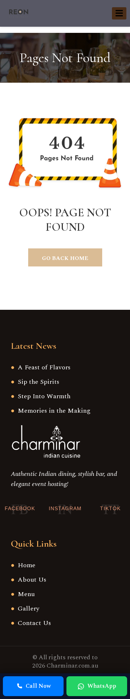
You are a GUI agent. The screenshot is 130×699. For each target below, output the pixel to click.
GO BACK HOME (65, 258)
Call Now (38, 686)
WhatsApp (101, 686)
